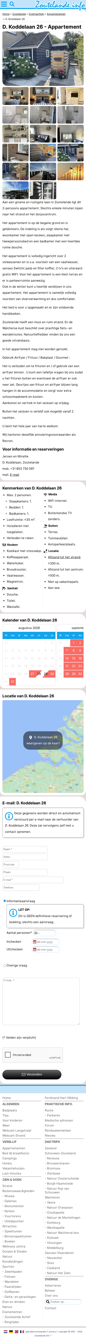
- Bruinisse (52, 1168)
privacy (52, 1331)
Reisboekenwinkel (58, 1130)
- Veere (50, 1202)
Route (49, 1110)
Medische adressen (59, 1120)
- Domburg (52, 1222)
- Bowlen (8, 1241)
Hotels (7, 1163)
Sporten (8, 1266)
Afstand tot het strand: (64, 557)
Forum (49, 1125)
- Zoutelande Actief (16, 1317)
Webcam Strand (13, 1135)
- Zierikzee (52, 1173)
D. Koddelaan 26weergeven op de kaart (43, 740)
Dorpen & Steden (14, 1251)
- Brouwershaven (57, 1163)
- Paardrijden (11, 1287)
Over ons (51, 1295)
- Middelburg (54, 1248)
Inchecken (15, 941)
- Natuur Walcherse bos (62, 1233)
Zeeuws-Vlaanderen (59, 1253)
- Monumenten (13, 1206)
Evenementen (12, 1312)
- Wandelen (10, 1282)
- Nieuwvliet (53, 1258)
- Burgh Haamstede (59, 1183)
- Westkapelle (55, 1228)
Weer (6, 1125)
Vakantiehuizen (13, 1168)
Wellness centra (13, 1246)
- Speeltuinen (12, 1231)
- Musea (8, 1196)
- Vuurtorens (11, 1216)
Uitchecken (15, 949)
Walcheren (52, 1197)
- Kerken (8, 1211)
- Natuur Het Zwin (58, 1273)
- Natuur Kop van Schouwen (57, 1190)
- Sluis (49, 1263)
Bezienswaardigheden (18, 1191)
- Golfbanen (10, 1292)
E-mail (14, 475)
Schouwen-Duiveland (60, 1153)
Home (6, 1098)
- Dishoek (52, 1238)
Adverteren (53, 1285)
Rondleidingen (12, 1261)
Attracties (9, 1226)
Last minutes (11, 1173)
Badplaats (9, 1110)
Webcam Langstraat (16, 1130)
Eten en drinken (13, 1302)
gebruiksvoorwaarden (36, 1331)
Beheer (50, 1290)
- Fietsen (8, 1277)
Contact (50, 1308)
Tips (5, 1115)
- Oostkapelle (54, 1212)
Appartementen (13, 1148)
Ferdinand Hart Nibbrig (61, 1098)
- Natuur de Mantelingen (62, 1217)
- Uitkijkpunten (13, 1221)
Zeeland (50, 1148)
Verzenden (34, 1074)
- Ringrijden (10, 1322)
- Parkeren (52, 1115)
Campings (9, 1158)
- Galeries (9, 1201)
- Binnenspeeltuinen (17, 1236)
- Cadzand (52, 1268)
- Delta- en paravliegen (19, 1297)
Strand (7, 1186)
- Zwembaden (12, 1271)
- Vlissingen (53, 1243)
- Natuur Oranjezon (59, 1207)
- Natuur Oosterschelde (62, 1178)
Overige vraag (17, 965)
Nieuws (50, 1135)
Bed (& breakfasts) (15, 1153)
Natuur (7, 1256)
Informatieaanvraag (21, 901)
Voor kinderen (12, 1120)
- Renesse (52, 1158)
